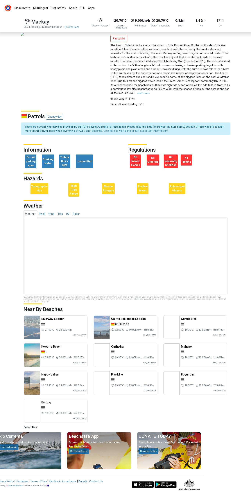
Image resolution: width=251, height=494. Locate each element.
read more (143, 93)
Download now (78, 451)
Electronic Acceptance (62, 481)
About (73, 8)
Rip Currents (22, 8)
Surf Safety (58, 8)
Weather (30, 213)
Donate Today (148, 451)
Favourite (119, 38)
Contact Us (96, 481)
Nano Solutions (15, 485)
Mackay (35, 26)
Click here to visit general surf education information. (135, 130)
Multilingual (40, 8)
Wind (51, 213)
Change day (55, 116)
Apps (91, 8)
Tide (60, 213)
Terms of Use (38, 481)
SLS (82, 8)
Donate (82, 481)
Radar (76, 213)
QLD (26, 26)
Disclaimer (22, 481)
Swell (42, 213)
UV (67, 213)
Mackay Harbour (52, 26)
